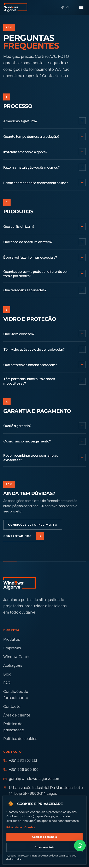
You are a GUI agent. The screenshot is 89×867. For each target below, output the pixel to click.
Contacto (11, 706)
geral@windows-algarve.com (34, 778)
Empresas (12, 647)
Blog (7, 674)
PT (68, 7)
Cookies (29, 827)
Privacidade (14, 827)
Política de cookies (20, 738)
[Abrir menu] (81, 7)
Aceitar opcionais (44, 837)
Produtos (11, 639)
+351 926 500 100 (23, 769)
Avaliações (12, 665)
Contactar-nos (17, 536)
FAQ (7, 682)
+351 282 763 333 (23, 760)
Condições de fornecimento (32, 524)
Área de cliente (16, 715)
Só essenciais (44, 847)
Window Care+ (16, 656)
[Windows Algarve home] (20, 583)
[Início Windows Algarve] (15, 7)
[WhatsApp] (80, 845)
